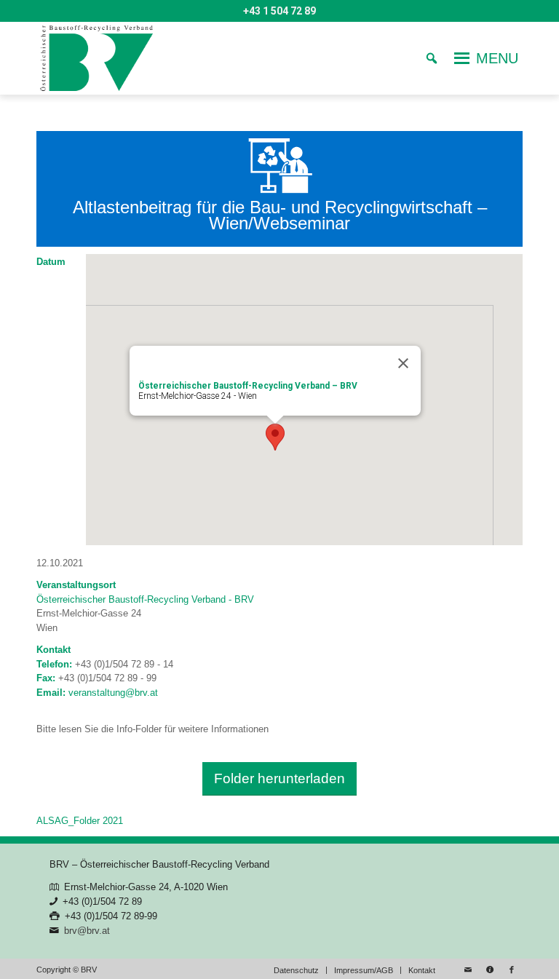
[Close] (403, 363)
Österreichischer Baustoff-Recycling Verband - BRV (145, 599)
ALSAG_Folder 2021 (79, 820)
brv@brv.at (87, 930)
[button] (497, 58)
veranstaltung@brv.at (113, 692)
